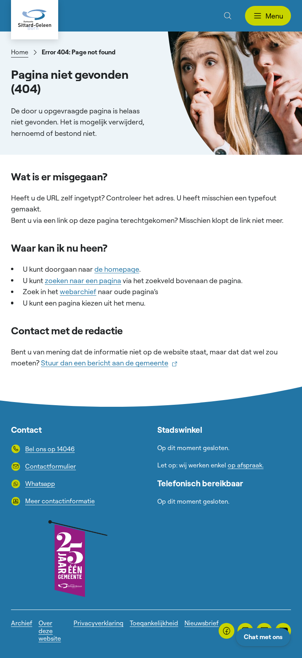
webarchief (78, 291)
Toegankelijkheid (154, 623)
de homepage (116, 269)
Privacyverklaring (98, 623)
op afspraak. (245, 465)
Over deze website (50, 630)
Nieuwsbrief (201, 623)
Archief (21, 623)
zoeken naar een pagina (83, 280)
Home (19, 52)
